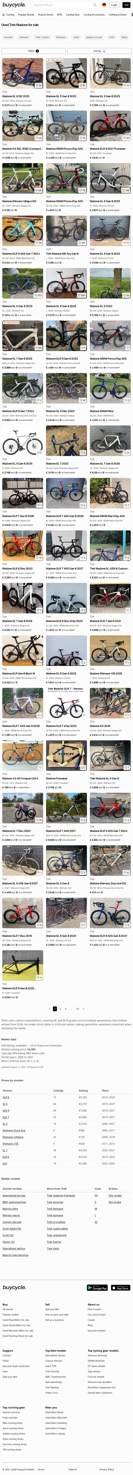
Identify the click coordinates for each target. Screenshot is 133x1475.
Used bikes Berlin (54, 1412)
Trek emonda (55, 1202)
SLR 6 (6, 1157)
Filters (33, 51)
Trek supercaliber (57, 1228)
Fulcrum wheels (96, 1376)
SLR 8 (6, 1097)
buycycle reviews (97, 1330)
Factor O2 (9, 1242)
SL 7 (5, 1150)
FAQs (6, 1360)
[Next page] (83, 1009)
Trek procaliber (56, 1222)
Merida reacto (11, 1215)
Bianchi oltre (10, 1209)
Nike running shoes (13, 1423)
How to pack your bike (57, 1314)
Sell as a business (54, 1320)
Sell (126, 5)
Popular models (11, 1314)
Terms (41, 1469)
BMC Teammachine (55, 1376)
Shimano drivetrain (97, 1355)
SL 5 (5, 1124)
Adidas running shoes (14, 1433)
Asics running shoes (13, 1428)
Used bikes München (56, 1417)
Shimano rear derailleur (100, 1382)
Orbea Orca (51, 1392)
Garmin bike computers (100, 1392)
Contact (7, 1355)
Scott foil (8, 1235)
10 (77, 1009)
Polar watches (10, 1417)
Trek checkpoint (56, 1235)
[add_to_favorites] (128, 347)
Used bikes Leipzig (55, 1433)
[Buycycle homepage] (14, 5)
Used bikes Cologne (55, 1428)
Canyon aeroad (12, 1222)
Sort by (97, 51)
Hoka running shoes (13, 1439)
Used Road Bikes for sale (16, 1320)
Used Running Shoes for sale (18, 1336)
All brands (8, 1309)
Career (91, 1320)
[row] (55, 60)
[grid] (55, 60)
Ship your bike (10, 1376)
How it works (94, 1309)
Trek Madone (52, 1387)
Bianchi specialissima (15, 1255)
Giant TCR (50, 1366)
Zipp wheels (94, 1371)
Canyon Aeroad (53, 1360)
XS (96, 1195)
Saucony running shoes (15, 1444)
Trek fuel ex (54, 1242)
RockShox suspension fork (102, 1387)
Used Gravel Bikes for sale (16, 1325)
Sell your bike (52, 1309)
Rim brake (115, 1202)
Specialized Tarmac (55, 1355)
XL (96, 1222)
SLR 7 (6, 1117)
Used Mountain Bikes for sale (18, 1330)
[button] (10, 105)
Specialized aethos (14, 1248)
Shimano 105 (10, 1143)
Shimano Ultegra (13, 1137)
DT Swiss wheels (96, 1366)
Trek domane (55, 1209)
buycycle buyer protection (16, 1366)
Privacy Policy (107, 1469)
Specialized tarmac (14, 1195)
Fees (5, 1371)
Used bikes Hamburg (56, 1423)
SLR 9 (6, 1110)
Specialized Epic (53, 1382)
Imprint (73, 1469)
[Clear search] (95, 5)
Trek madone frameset (61, 1195)
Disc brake (115, 1195)
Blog (90, 1325)
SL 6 (5, 1104)
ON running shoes (12, 1449)
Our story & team (97, 1314)
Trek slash (53, 1248)
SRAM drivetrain (96, 1360)
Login (114, 5)
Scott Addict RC (12, 1228)
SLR (5, 1163)
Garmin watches (11, 1412)
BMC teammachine (14, 1202)
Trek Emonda (52, 1371)
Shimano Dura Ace (14, 1130)
